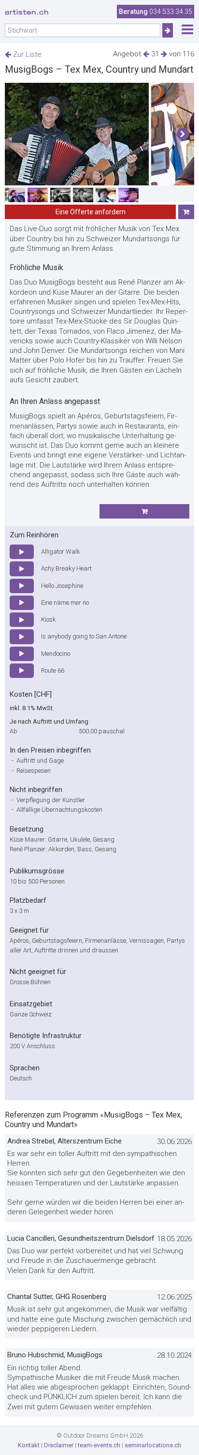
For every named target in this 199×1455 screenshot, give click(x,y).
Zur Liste (26, 54)
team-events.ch (99, 1445)
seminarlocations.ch (153, 1445)
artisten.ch (27, 12)
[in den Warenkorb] (186, 212)
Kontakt (29, 1445)
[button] (182, 134)
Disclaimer (58, 1445)
